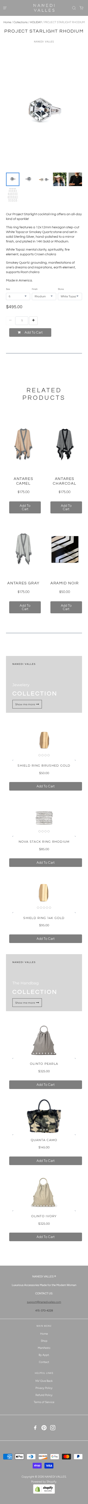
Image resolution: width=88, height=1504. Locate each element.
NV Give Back (44, 1380)
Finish (35, 289)
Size (8, 289)
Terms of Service (44, 1402)
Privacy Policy (44, 1388)
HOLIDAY (36, 22)
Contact (44, 1362)
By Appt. (44, 1355)
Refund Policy (44, 1395)
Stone (61, 289)
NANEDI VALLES (44, 41)
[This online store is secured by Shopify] (44, 1492)
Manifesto (44, 1347)
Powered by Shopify (43, 1481)
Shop (44, 1340)
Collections (20, 22)
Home (7, 22)
